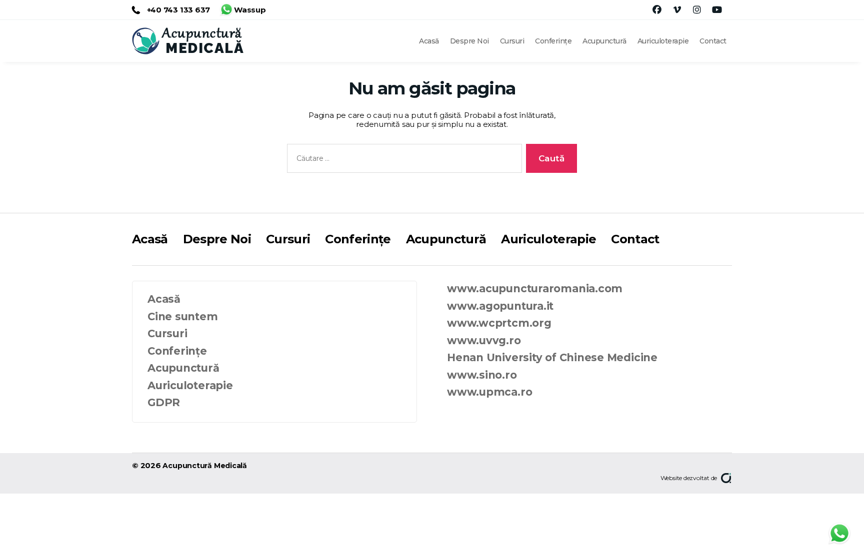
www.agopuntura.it (500, 306)
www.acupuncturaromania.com (534, 288)
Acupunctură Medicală (204, 465)
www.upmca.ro (489, 392)
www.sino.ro (482, 375)
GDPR (164, 402)
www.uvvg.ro (484, 340)
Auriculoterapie (663, 40)
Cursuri (512, 40)
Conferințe (553, 40)
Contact (713, 40)
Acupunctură (604, 40)
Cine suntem (183, 316)
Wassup (250, 7)
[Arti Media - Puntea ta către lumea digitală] (726, 478)
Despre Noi (469, 40)
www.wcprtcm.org (499, 323)
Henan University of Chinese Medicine (552, 357)
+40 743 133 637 (177, 9)
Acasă (429, 40)
